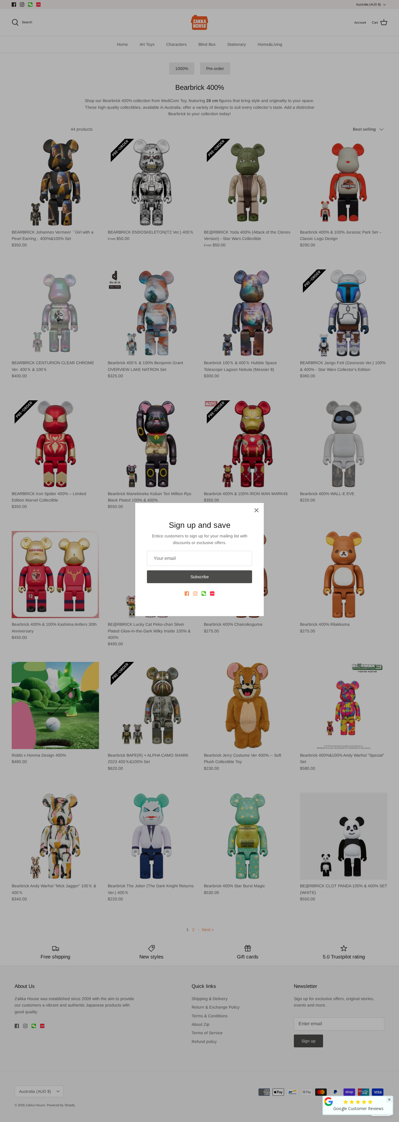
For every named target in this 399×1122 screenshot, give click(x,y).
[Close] (256, 510)
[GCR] (328, 1101)
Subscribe (199, 576)
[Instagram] (195, 593)
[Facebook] (187, 593)
